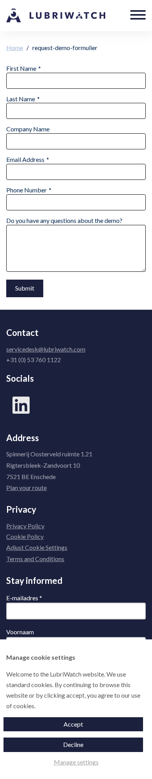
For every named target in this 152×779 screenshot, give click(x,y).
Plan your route (26, 487)
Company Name (27, 129)
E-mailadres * (24, 597)
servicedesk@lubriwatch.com (45, 349)
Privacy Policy (25, 526)
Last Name (20, 98)
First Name (21, 68)
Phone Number (26, 190)
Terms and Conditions (35, 558)
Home (14, 47)
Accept (73, 724)
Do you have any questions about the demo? (64, 220)
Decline (73, 744)
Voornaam (20, 631)
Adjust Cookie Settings (36, 547)
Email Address (25, 159)
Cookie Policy (25, 536)
